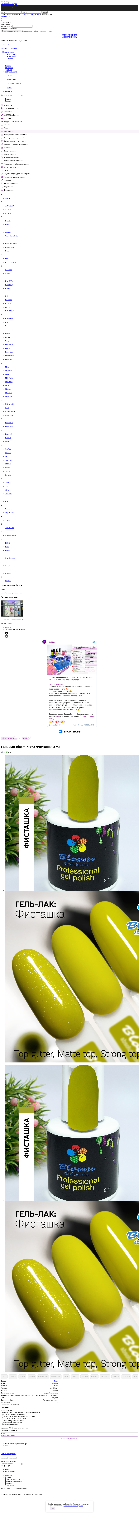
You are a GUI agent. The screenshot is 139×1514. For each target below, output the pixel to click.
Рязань (10, 58)
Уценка (9, 88)
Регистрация (5, 16)
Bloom (26, 738)
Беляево (12, 54)
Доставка (8, 70)
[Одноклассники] (4, 1466)
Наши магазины (8, 52)
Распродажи (11, 79)
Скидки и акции (11, 72)
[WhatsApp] (9, 1466)
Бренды (8, 66)
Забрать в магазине (8, 1435)
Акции (9, 75)
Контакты (8, 91)
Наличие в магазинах (70, 1438)
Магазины (9, 68)
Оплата (8, 1477)
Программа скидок (14, 83)
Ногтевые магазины (12, 1479)
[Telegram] (7, 1466)
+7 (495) (7, 44)
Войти (7, 1469)
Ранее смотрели (8, 1453)
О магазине (9, 1485)
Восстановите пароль (32, 14)
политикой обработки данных (73, 1506)
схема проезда (6, 623)
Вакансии (8, 1483)
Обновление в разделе (9, 4)
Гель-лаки (12, 738)
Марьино (12, 56)
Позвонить (4, 48)
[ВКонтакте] (2, 1466)
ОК (53, 1508)
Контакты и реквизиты (13, 1481)
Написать (14, 48)
